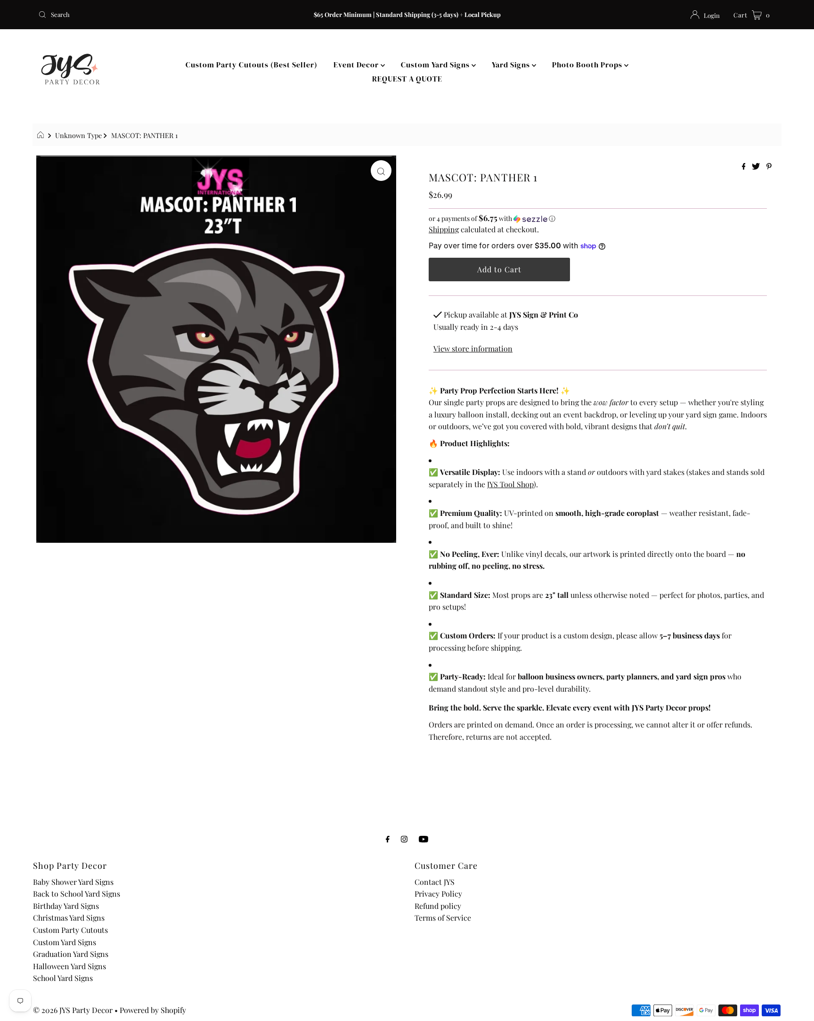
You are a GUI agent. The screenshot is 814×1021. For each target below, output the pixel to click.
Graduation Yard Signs (70, 954)
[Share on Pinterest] (769, 167)
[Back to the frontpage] (41, 135)
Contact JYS (435, 882)
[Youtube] (423, 839)
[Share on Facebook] (745, 167)
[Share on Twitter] (757, 167)
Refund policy (438, 906)
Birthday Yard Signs (66, 906)
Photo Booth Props (588, 64)
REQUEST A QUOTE (407, 79)
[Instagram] (404, 839)
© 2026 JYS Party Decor (73, 1010)
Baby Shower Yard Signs (73, 882)
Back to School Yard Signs (76, 893)
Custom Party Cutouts (70, 930)
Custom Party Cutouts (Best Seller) (251, 64)
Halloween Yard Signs (69, 966)
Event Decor (357, 64)
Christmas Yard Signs (69, 918)
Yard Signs (512, 64)
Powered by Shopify (153, 1010)
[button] (598, 218)
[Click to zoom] (381, 170)
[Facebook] (388, 839)
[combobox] (155, 14)
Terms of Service (443, 918)
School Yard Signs (63, 978)
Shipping (444, 229)
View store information (473, 348)
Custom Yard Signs (436, 64)
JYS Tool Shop (510, 484)
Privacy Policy (438, 893)
